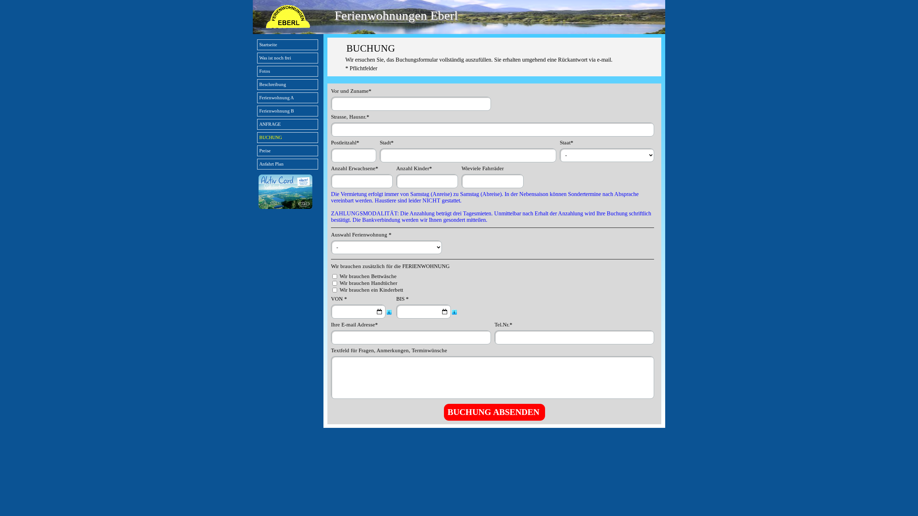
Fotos (264, 71)
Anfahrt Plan (271, 164)
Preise (265, 150)
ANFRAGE (270, 124)
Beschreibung (272, 84)
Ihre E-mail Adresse (354, 325)
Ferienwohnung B (276, 111)
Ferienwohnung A (276, 97)
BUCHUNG (270, 137)
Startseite (268, 44)
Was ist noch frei (275, 58)
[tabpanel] (494, 57)
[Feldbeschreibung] (389, 311)
